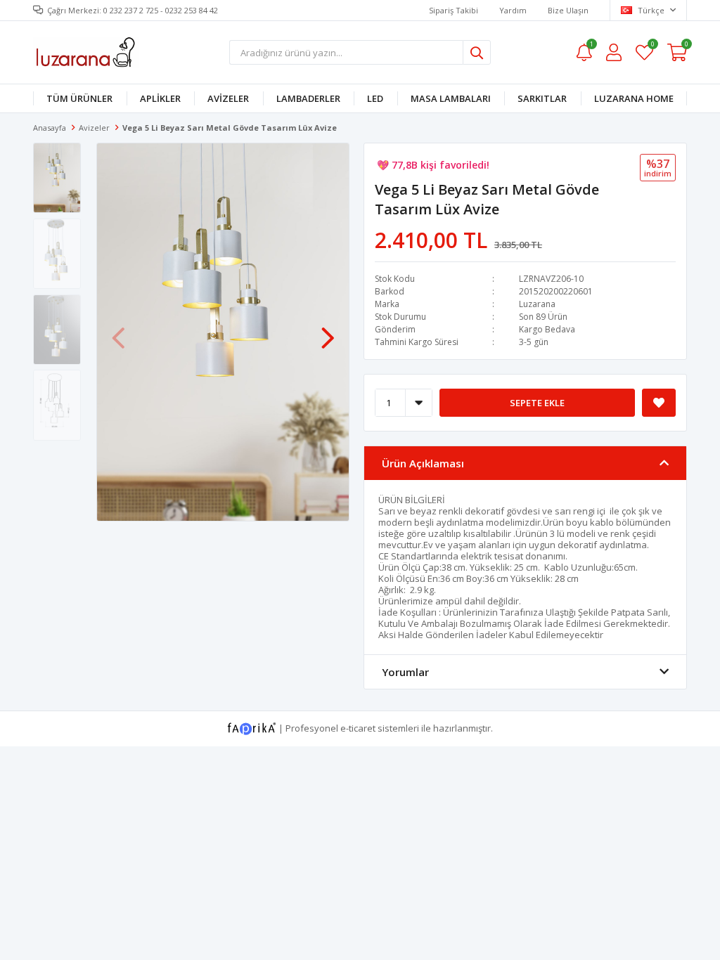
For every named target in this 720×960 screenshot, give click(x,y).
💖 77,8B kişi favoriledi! (433, 164)
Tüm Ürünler (79, 98)
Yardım (513, 10)
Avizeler (228, 98)
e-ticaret (357, 727)
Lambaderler (308, 98)
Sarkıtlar (542, 98)
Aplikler (160, 98)
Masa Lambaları (451, 98)
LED (375, 98)
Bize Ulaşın (568, 10)
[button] (328, 331)
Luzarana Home (634, 98)
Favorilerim (652, 46)
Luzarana (537, 304)
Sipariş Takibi (453, 10)
